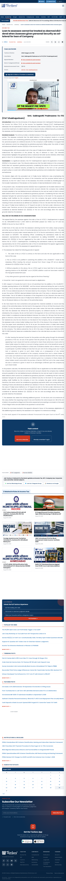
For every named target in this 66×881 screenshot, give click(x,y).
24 (6, 787)
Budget (15, 17)
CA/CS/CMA (35, 865)
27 (33, 787)
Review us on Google (53, 483)
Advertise (57, 860)
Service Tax (22, 17)
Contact (57, 862)
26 (24, 787)
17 (6, 784)
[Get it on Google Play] (27, 841)
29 (50, 787)
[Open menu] (63, 5)
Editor (6, 42)
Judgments (46, 860)
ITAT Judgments (15, 472)
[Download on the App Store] (38, 841)
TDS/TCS (22, 862)
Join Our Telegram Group (34, 483)
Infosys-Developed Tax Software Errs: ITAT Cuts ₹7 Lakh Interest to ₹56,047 (26, 674)
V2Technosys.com (32, 873)
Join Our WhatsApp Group (14, 483)
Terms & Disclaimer (59, 873)
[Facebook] (3, 860)
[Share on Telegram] (62, 42)
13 (32, 781)
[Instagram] (3, 864)
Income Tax (8, 17)
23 (59, 784)
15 (50, 781)
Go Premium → (33, 618)
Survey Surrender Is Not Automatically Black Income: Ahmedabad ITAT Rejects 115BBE (29, 666)
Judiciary (16, 24)
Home (2, 17)
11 (15, 781)
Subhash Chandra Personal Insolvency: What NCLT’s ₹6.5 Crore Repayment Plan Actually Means (33, 698)
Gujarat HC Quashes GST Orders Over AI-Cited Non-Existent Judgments (25, 641)
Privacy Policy (49, 873)
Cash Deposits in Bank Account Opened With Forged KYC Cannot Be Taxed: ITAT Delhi (29, 702)
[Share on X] (51, 42)
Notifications (46, 855)
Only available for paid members (31, 60)
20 (33, 784)
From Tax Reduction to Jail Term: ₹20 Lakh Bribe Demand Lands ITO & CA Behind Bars (29, 691)
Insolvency (34, 862)
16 (59, 781)
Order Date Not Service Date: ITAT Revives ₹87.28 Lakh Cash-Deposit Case (26, 662)
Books (42, 1)
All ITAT (23, 70)
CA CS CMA (55, 17)
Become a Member (22, 439)
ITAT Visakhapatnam (32, 70)
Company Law (30, 17)
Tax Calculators (47, 866)
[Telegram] (11, 864)
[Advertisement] (33, 456)
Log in (16, 78)
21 (41, 784)
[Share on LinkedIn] (55, 42)
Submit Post (51, 1)
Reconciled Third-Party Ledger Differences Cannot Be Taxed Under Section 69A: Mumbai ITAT (32, 670)
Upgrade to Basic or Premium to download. (20, 74)
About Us (57, 855)
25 (15, 787)
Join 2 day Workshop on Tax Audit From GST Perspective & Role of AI (24, 633)
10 (6, 781)
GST (49, 17)
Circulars (45, 857)
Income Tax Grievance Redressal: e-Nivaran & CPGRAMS (20, 645)
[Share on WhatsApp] (58, 42)
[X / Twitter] (7, 860)
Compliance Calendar (46, 863)
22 (50, 784)
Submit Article (58, 857)
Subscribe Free (57, 813)
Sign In (60, 1)
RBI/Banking (35, 860)
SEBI (33, 857)
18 (15, 784)
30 (59, 787)
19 (24, 784)
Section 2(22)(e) (28, 472)
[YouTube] (11, 860)
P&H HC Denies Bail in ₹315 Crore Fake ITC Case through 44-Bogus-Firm (25, 658)
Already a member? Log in (42, 439)
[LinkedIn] (15, 860)
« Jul (3, 793)
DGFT (60, 17)
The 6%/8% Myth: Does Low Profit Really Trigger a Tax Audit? (21, 630)
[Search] (64, 17)
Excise (37, 17)
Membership (58, 865)
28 (41, 787)
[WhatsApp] (7, 864)
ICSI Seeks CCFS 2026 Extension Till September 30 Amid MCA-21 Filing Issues (26, 687)
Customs (43, 17)
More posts (5, 649)
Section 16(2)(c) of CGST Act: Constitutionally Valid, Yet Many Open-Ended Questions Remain (32, 638)
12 (24, 781)
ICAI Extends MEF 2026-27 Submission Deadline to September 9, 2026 (24, 694)
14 (41, 781)
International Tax (24, 865)
